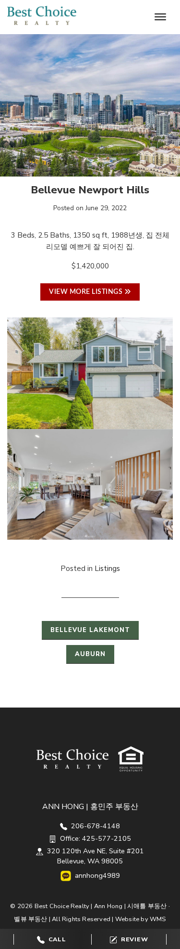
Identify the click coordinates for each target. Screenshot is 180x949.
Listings (107, 568)
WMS (158, 919)
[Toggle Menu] (160, 16)
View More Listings (86, 292)
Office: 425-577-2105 (94, 838)
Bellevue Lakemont (90, 630)
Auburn (90, 654)
